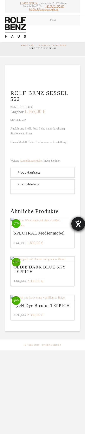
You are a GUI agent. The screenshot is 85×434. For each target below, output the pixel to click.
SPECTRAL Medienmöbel (39, 233)
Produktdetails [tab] (28, 184)
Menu (53, 20)
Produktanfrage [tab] (29, 172)
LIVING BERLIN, (29, 3)
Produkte (27, 45)
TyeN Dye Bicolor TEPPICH (42, 305)
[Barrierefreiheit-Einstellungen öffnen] (78, 224)
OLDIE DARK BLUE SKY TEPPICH (40, 269)
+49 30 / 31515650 (55, 6)
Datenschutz (51, 345)
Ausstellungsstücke (52, 45)
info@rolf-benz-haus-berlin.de (43, 9)
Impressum (31, 345)
